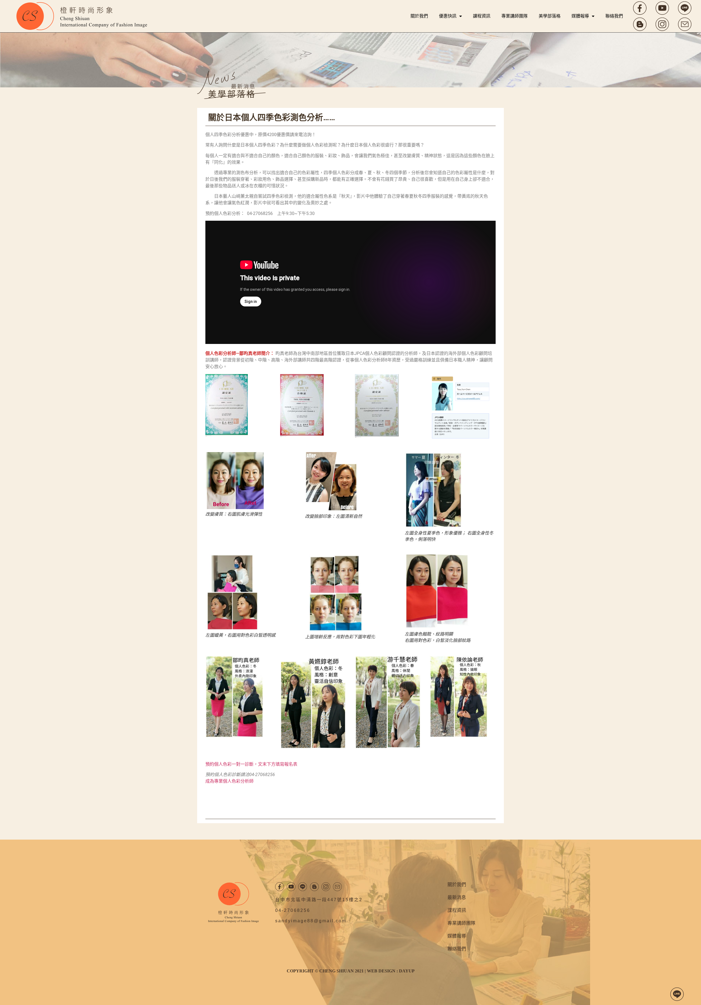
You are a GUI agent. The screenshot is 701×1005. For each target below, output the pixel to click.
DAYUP (407, 971)
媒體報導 (580, 16)
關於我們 (419, 16)
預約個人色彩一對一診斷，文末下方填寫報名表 (251, 764)
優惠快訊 (447, 16)
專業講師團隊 (514, 16)
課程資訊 (481, 16)
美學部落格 (550, 16)
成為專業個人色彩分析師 (229, 781)
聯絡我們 (614, 16)
